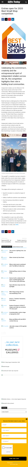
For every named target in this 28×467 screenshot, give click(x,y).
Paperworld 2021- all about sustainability (6, 241)
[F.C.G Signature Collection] (14, 135)
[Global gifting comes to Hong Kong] (5, 272)
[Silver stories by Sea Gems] (5, 259)
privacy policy (17, 462)
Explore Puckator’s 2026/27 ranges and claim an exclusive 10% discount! (17, 307)
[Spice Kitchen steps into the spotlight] (5, 286)
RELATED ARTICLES (6, 246)
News (6, 5)
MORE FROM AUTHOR (18, 246)
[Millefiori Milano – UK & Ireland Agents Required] (13, 399)
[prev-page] (2, 333)
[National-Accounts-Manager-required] (12, 375)
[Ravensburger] (5, 366)
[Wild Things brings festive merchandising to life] (5, 293)
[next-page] (5, 333)
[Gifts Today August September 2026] (10, 362)
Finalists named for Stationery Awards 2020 (21, 241)
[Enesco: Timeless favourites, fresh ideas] (5, 300)
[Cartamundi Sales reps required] (9, 370)
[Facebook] (2, 19)
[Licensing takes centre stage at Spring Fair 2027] (5, 314)
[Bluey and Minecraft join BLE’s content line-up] (5, 320)
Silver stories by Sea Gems (16, 257)
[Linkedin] (12, 19)
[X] (6, 19)
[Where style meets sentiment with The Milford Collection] (5, 266)
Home (2, 5)
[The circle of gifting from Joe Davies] (5, 252)
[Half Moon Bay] (14, 62)
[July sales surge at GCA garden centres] (5, 327)
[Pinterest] (9, 19)
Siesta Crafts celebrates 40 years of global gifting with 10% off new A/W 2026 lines (17, 279)
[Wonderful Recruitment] (7, 403)
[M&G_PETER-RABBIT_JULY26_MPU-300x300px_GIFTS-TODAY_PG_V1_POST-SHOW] (12, 357)
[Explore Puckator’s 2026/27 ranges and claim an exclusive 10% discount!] (5, 307)
